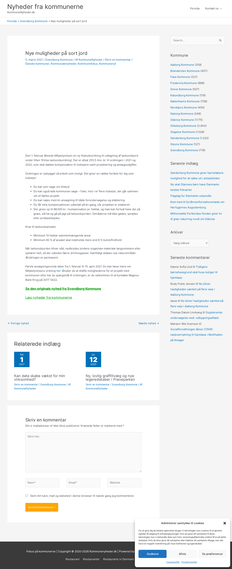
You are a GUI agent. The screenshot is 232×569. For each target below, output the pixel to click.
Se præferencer (212, 554)
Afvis (182, 554)
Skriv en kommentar (118, 59)
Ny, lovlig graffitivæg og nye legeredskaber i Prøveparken (110, 378)
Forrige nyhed (18, 323)
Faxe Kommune (180, 77)
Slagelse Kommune (182, 132)
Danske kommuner (37, 63)
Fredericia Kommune (183, 83)
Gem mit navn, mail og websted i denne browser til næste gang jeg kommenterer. (82, 495)
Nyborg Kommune (181, 113)
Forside (195, 8)
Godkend (152, 554)
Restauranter (91, 559)
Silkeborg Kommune (183, 125)
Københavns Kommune (185, 101)
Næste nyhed (149, 323)
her (58, 270)
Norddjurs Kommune (183, 107)
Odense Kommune (182, 119)
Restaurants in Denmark (118, 559)
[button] (225, 523)
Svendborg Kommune (59, 59)
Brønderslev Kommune (185, 71)
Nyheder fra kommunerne (45, 6)
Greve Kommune (181, 89)
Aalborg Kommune (182, 64)
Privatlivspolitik (189, 562)
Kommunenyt (107, 63)
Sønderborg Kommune (184, 138)
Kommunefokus (88, 63)
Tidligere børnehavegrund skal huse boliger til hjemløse (194, 272)
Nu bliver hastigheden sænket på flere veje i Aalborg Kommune (192, 289)
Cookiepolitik (173, 562)
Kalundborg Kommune (184, 95)
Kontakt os (212, 8)
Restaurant (73, 559)
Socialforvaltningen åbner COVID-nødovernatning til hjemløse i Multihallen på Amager (196, 334)
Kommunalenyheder (63, 63)
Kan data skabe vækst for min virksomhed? (39, 378)
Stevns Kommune (181, 144)
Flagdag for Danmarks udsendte (190, 196)
